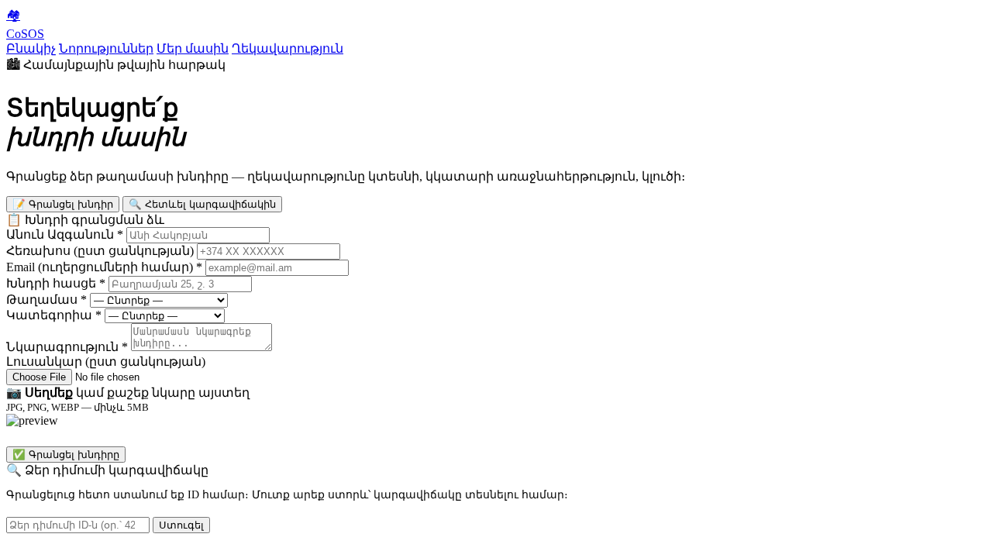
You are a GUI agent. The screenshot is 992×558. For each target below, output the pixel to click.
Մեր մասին (193, 48)
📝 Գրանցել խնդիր (62, 204)
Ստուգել (181, 525)
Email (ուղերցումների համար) (104, 267)
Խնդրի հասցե (55, 283)
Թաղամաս (46, 299)
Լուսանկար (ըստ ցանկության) (105, 361)
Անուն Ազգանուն (64, 234)
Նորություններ (106, 48)
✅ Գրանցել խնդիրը (65, 454)
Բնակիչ (31, 48)
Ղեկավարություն (287, 48)
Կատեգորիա (54, 315)
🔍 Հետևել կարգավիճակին (202, 204)
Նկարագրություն (67, 346)
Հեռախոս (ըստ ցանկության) (100, 250)
